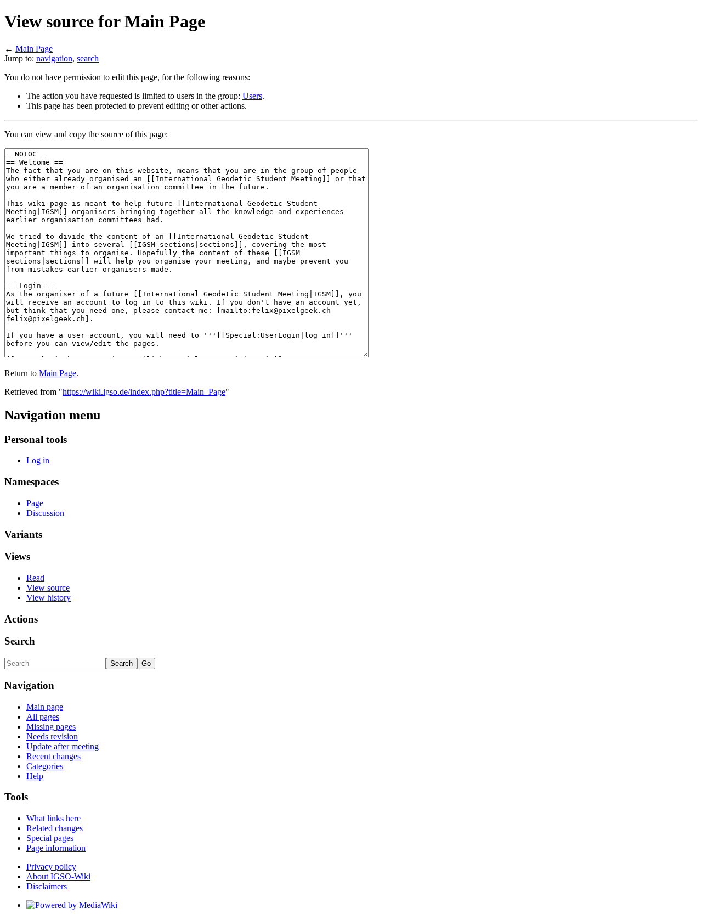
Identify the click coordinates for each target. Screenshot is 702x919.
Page (34, 503)
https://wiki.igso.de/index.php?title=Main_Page (144, 391)
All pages (42, 716)
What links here (53, 818)
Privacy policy (51, 866)
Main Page (34, 48)
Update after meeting (62, 746)
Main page (44, 706)
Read (35, 577)
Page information (56, 848)
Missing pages (51, 726)
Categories (44, 766)
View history (48, 597)
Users (252, 95)
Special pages (49, 838)
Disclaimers (46, 886)
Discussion (45, 513)
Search (19, 641)
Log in (37, 460)
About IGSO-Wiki (58, 876)
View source (48, 587)
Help (34, 776)
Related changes (54, 828)
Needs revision (52, 736)
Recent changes (53, 756)
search (88, 58)
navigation (54, 58)
